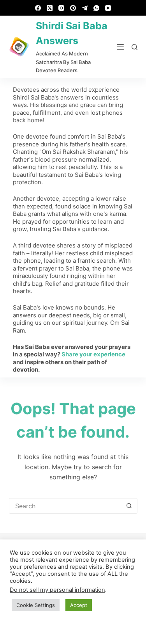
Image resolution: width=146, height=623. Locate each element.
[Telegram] (85, 8)
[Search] (134, 47)
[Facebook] (38, 8)
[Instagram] (61, 8)
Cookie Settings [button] (35, 605)
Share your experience (93, 354)
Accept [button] (78, 605)
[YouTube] (108, 8)
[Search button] (129, 506)
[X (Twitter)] (50, 8)
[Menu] (120, 46)
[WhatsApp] (96, 8)
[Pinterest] (73, 8)
